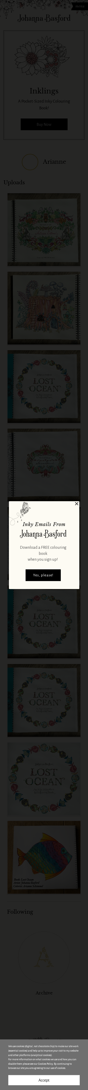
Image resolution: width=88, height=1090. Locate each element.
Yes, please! (43, 575)
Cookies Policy (45, 1063)
